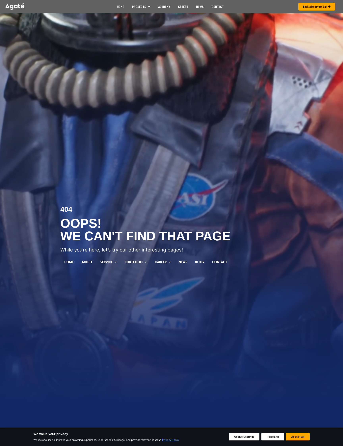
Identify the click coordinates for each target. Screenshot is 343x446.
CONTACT (219, 262)
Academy (164, 6)
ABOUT (87, 262)
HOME (69, 262)
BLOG (199, 262)
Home (120, 6)
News (200, 6)
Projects (139, 6)
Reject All (273, 436)
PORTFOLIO (134, 262)
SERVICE (106, 262)
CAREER (161, 262)
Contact (218, 6)
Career (183, 6)
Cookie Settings (244, 436)
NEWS (183, 262)
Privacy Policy (170, 439)
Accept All (297, 436)
